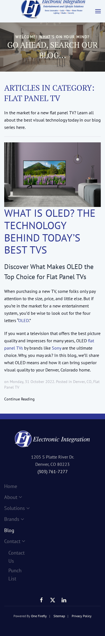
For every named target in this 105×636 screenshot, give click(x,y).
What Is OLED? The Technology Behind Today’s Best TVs (49, 231)
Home (10, 486)
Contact (11, 541)
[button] (98, 11)
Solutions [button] (11, 508)
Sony (56, 348)
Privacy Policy (82, 616)
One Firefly (39, 616)
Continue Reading (19, 399)
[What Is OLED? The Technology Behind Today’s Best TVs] (52, 174)
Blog (9, 530)
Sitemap (59, 616)
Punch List (13, 574)
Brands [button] (11, 519)
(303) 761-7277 (53, 471)
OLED (23, 320)
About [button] (10, 497)
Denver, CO (82, 381)
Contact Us (13, 557)
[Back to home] (52, 11)
